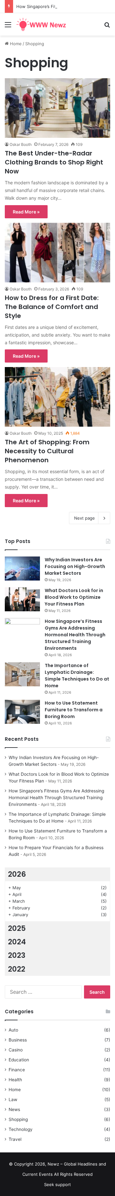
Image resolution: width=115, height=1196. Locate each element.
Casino (16, 1049)
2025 (17, 928)
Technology (21, 1129)
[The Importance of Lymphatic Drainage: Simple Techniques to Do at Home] (22, 674)
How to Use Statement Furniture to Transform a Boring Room (74, 710)
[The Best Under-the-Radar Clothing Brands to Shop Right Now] (57, 108)
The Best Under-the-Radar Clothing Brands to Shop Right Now (54, 162)
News (14, 1109)
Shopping (18, 1119)
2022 (16, 969)
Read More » (26, 211)
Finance (17, 1069)
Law (13, 1099)
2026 (17, 874)
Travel (15, 1139)
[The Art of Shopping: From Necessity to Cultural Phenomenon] (57, 397)
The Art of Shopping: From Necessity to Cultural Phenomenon (47, 451)
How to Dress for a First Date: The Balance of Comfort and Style (52, 306)
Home (15, 43)
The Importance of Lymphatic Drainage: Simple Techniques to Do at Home (77, 675)
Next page (84, 518)
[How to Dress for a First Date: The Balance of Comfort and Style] (57, 252)
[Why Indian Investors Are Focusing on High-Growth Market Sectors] (22, 568)
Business (18, 1039)
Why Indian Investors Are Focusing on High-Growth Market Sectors (75, 566)
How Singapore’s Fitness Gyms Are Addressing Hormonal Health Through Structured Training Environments (75, 634)
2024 (17, 942)
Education (19, 1059)
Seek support (57, 1184)
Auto (13, 1030)
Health (15, 1079)
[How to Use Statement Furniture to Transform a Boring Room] (22, 712)
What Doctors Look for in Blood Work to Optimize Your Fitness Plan (74, 597)
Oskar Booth (21, 144)
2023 (17, 955)
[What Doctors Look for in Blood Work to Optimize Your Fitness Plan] (22, 599)
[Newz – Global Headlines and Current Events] (41, 24)
